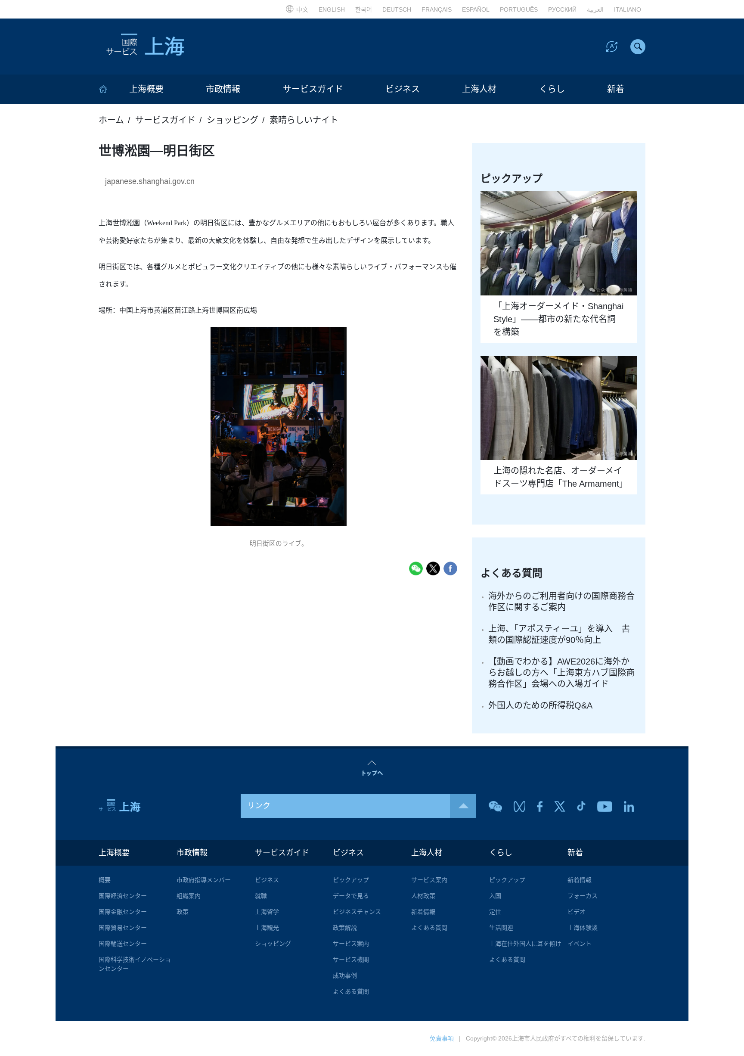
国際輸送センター (123, 943)
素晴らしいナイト (304, 120)
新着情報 (423, 911)
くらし (552, 89)
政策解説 (345, 927)
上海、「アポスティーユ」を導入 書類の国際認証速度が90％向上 (559, 634)
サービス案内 (351, 943)
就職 (261, 895)
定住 (495, 911)
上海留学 (267, 911)
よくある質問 (351, 991)
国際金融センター (123, 911)
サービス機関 (351, 959)
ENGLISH (332, 9)
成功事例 (345, 975)
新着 (615, 89)
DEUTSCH (396, 9)
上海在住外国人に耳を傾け (525, 943)
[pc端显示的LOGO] (178, 46)
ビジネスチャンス (357, 911)
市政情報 (223, 89)
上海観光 (267, 927)
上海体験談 (582, 927)
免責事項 (442, 1038)
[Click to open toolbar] (611, 46)
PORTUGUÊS (519, 9)
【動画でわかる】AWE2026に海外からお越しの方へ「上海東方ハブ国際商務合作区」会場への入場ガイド (561, 673)
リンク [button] (258, 805)
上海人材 (479, 89)
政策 (183, 911)
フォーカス (582, 895)
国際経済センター (123, 895)
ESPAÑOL (476, 9)
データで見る (351, 895)
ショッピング (232, 120)
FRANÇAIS (437, 9)
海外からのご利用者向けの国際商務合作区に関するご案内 (561, 601)
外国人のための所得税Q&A (540, 705)
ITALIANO (627, 9)
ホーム (111, 120)
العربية (595, 9)
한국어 (363, 9)
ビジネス (402, 89)
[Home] (103, 89)
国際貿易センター (123, 927)
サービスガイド (313, 89)
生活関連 (501, 927)
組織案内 (189, 895)
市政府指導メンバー (204, 879)
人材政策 (423, 895)
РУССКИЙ (562, 9)
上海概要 (146, 89)
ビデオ (576, 911)
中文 (302, 9)
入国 (495, 895)
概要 (105, 879)
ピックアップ (351, 879)
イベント (579, 943)
